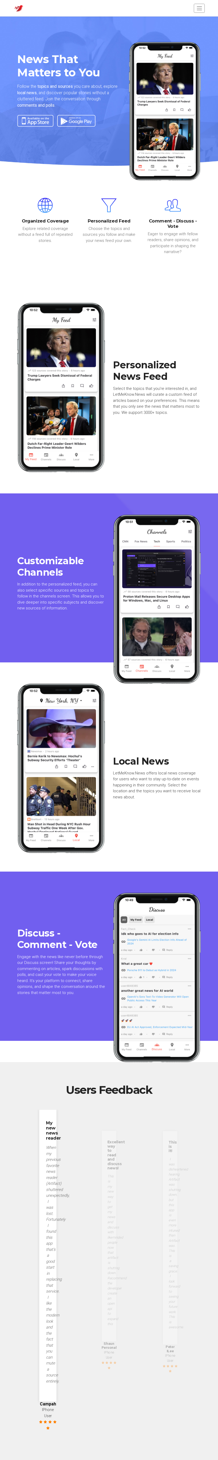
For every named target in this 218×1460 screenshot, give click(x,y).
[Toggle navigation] (199, 8)
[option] (47, 1270)
